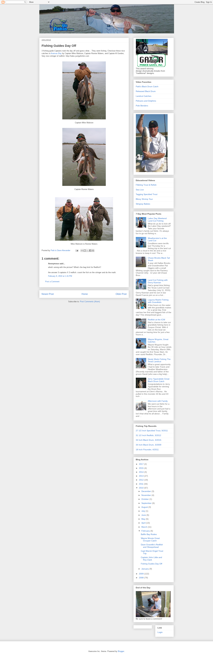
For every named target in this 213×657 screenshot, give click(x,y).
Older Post (121, 294)
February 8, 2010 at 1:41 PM (60, 276)
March (144, 527)
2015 (141, 468)
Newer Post (48, 294)
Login (160, 632)
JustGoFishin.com (64, 11)
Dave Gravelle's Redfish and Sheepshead (152, 545)
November (146, 495)
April (143, 523)
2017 (141, 464)
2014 (141, 472)
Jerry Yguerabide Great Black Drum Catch (158, 380)
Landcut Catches (143, 96)
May (143, 519)
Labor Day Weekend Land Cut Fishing (157, 219)
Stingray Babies (143, 204)
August (144, 507)
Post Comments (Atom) (90, 301)
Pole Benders (142, 105)
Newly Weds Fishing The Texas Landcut (159, 360)
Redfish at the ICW (156, 319)
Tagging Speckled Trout (146, 194)
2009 (141, 574)
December (146, 491)
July (143, 511)
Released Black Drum (146, 91)
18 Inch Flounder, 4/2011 (147, 449)
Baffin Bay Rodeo (149, 534)
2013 (141, 476)
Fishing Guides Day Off (151, 564)
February (145, 531)
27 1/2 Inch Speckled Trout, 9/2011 (152, 430)
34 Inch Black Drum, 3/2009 (148, 445)
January (145, 569)
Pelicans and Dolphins (146, 101)
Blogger (121, 651)
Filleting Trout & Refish (146, 185)
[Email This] (82, 250)
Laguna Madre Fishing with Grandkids (158, 301)
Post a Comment (52, 281)
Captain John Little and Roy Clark (151, 558)
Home (85, 294)
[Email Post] (77, 250)
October (145, 499)
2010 (141, 488)
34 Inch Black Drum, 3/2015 (148, 440)
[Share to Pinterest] (93, 250)
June (143, 515)
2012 (141, 480)
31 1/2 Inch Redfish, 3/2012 (148, 435)
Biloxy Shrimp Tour (144, 199)
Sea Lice (140, 189)
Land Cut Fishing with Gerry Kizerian (158, 281)
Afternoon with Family (158, 401)
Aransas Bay (56, 53)
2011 (141, 484)
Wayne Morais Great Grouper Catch (150, 539)
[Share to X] (87, 250)
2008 (141, 577)
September (146, 503)
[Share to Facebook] (90, 250)
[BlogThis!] (84, 250)
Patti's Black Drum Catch (147, 86)
